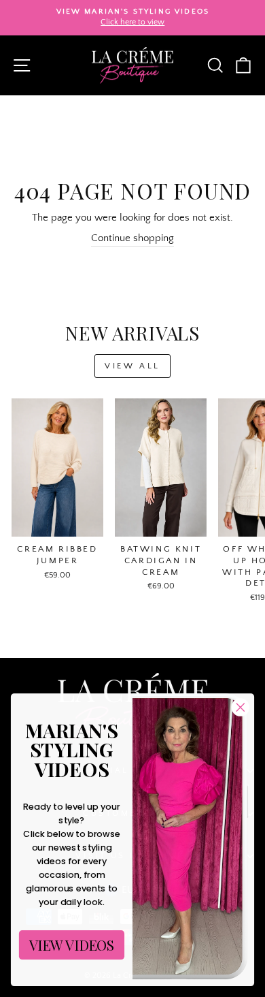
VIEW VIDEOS (72, 944)
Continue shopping (132, 238)
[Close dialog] (240, 707)
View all (132, 366)
